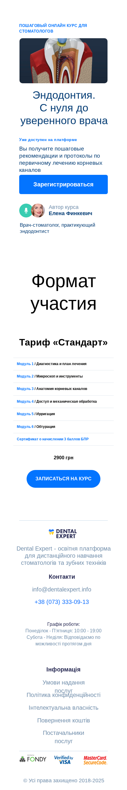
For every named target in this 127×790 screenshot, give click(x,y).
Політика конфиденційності (63, 695)
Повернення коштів (63, 720)
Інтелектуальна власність (63, 707)
